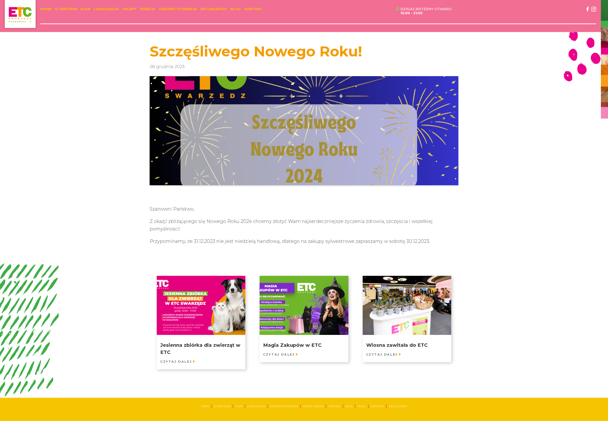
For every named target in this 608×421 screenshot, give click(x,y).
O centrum (66, 9)
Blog (235, 9)
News (362, 406)
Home (45, 9)
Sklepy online (313, 406)
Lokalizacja (106, 9)
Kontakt (253, 9)
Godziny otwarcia (178, 9)
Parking (334, 406)
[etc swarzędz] (20, 14)
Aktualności (213, 9)
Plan (85, 9)
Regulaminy (398, 406)
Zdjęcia (147, 9)
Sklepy (129, 9)
